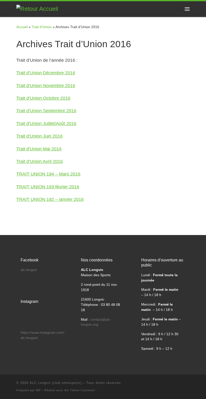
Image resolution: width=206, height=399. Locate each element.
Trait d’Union (42, 27)
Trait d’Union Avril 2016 (39, 161)
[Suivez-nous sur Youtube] (180, 384)
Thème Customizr (82, 390)
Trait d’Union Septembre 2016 (46, 110)
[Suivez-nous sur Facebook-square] (173, 384)
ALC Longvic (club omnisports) (56, 383)
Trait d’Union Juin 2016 (39, 136)
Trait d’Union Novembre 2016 (45, 85)
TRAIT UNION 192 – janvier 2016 (50, 199)
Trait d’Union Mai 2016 (39, 148)
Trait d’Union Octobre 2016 (43, 98)
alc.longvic (29, 270)
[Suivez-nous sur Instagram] (188, 384)
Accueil (22, 27)
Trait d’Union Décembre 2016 (45, 72)
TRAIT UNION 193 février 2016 (47, 186)
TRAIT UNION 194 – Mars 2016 (48, 174)
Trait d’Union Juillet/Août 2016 (46, 123)
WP (38, 390)
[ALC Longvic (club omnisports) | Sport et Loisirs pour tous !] (37, 9)
